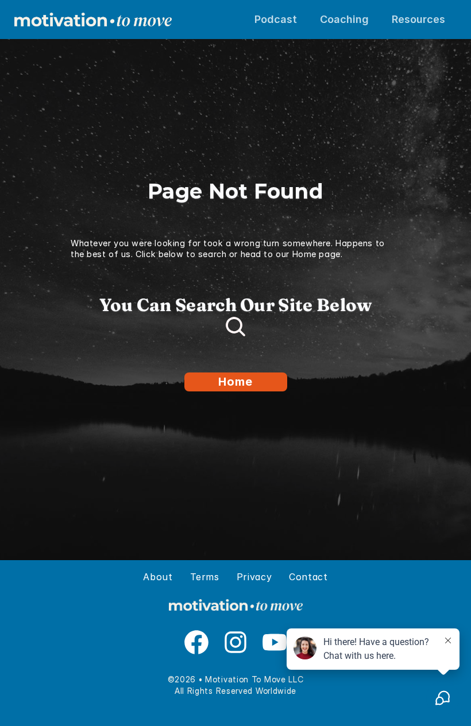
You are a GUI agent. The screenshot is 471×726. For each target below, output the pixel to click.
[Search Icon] (235, 326)
